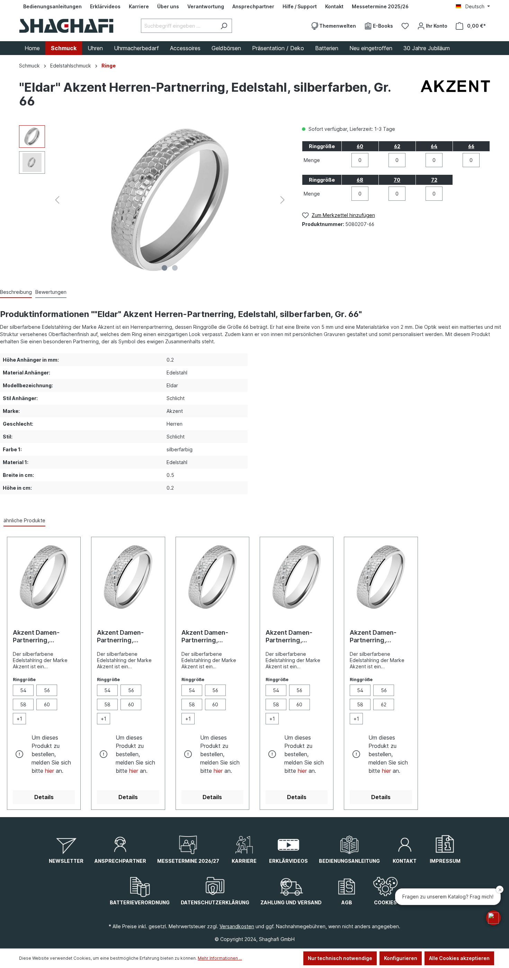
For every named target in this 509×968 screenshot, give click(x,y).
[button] (493, 918)
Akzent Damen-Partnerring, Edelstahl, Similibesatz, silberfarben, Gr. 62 (378, 636)
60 (360, 146)
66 (471, 146)
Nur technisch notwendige (340, 958)
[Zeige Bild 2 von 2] (175, 268)
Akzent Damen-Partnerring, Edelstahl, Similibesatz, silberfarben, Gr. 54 (42, 636)
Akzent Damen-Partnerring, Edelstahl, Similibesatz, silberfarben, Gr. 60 (294, 636)
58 (23, 704)
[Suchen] (224, 26)
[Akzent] (455, 95)
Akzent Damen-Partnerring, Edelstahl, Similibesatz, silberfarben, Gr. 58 (210, 636)
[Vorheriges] (57, 200)
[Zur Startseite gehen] (66, 26)
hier (49, 770)
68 (360, 180)
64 (434, 146)
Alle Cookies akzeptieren (459, 958)
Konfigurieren (400, 958)
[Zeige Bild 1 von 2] (164, 268)
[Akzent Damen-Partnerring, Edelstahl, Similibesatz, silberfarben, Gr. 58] (212, 577)
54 (23, 690)
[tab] (16, 292)
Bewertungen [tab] (50, 292)
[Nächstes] (282, 200)
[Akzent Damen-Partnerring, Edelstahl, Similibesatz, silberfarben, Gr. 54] (44, 577)
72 (434, 180)
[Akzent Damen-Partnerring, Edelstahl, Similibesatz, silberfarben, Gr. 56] (128, 577)
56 (47, 690)
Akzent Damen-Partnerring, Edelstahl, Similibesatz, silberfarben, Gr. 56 (125, 636)
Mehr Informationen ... (220, 958)
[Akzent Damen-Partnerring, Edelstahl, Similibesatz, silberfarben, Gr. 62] (381, 577)
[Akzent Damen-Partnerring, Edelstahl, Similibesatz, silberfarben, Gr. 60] (297, 577)
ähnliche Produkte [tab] (24, 520)
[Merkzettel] (405, 26)
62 (397, 146)
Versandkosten (237, 926)
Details (44, 797)
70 (397, 180)
